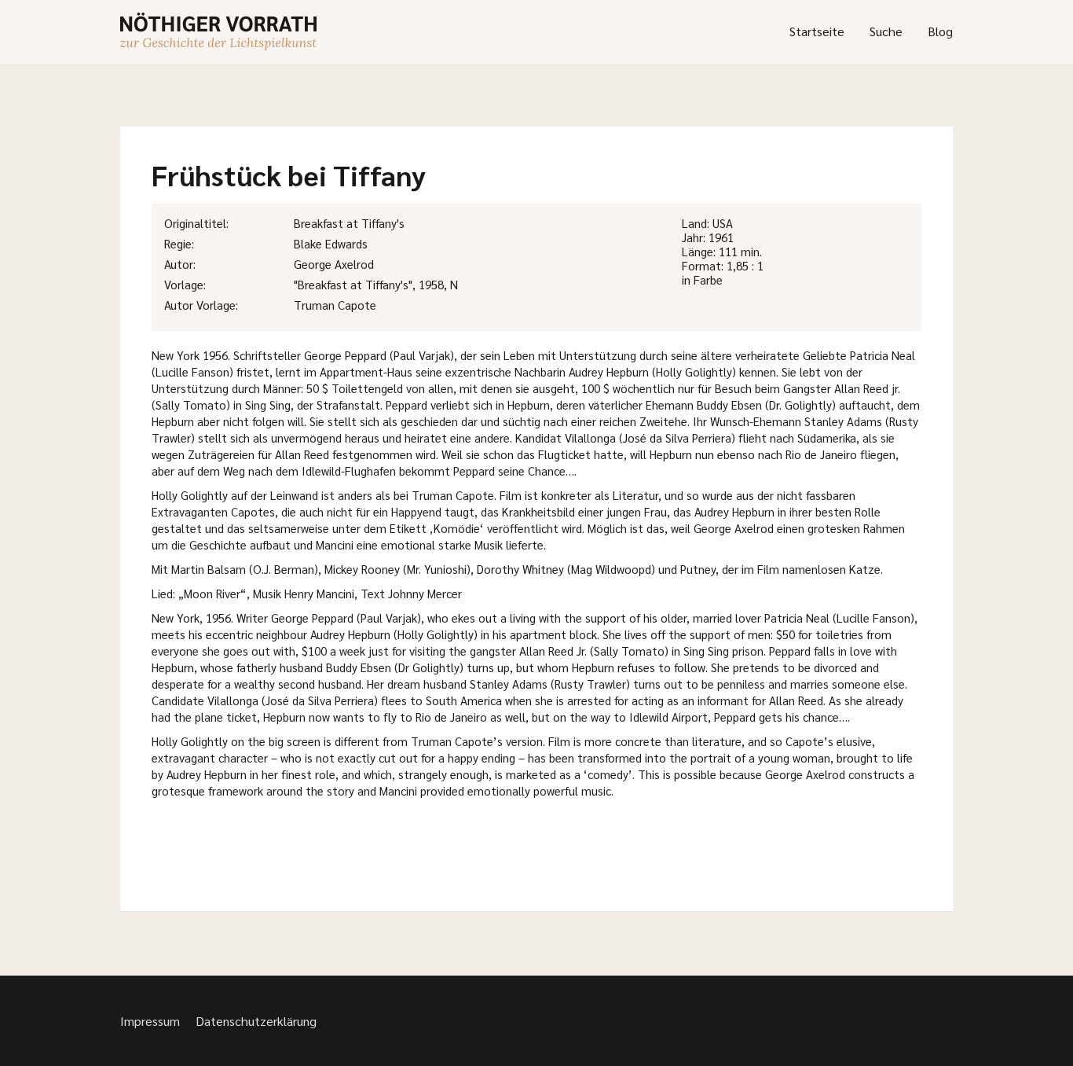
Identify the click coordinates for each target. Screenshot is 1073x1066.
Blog (940, 31)
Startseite (816, 31)
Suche (886, 31)
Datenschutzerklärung (256, 1021)
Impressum (150, 1021)
